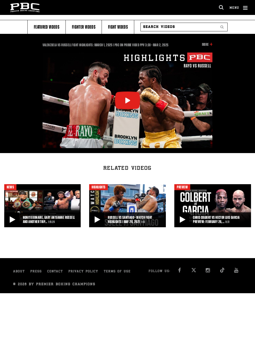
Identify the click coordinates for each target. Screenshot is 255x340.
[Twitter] (193, 271)
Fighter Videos (83, 27)
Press (36, 272)
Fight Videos (118, 27)
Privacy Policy (83, 272)
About (19, 272)
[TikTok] (222, 271)
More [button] (205, 45)
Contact (55, 272)
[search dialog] (221, 7)
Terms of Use (117, 272)
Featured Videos (46, 27)
